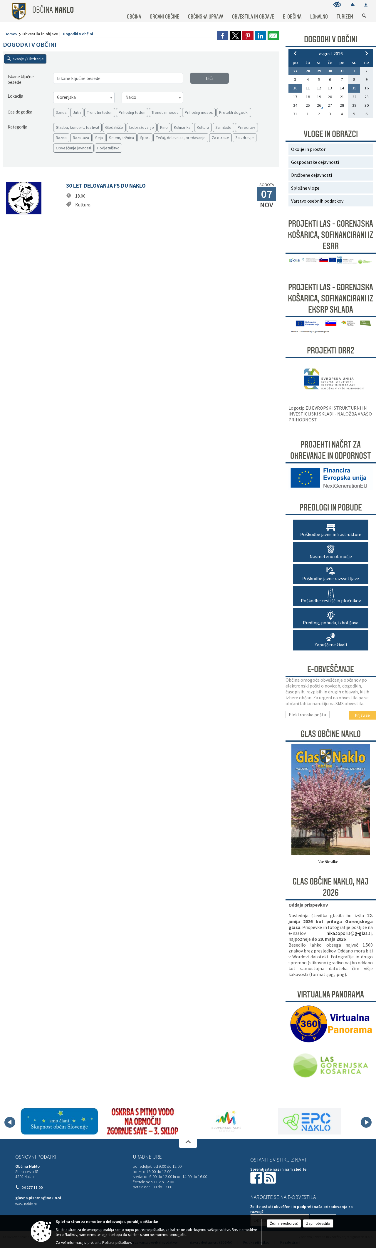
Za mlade (223, 127)
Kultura (203, 127)
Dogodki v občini (78, 33)
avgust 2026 (331, 53)
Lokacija (15, 96)
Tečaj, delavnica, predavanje (181, 137)
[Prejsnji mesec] (295, 53)
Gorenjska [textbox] (66, 97)
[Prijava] (366, 5)
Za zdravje (244, 137)
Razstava (81, 137)
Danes (61, 112)
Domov (10, 33)
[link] (223, 35)
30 (330, 71)
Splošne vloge (305, 188)
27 (295, 71)
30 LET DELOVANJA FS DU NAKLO (106, 185)
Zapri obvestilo (318, 1223)
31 (342, 71)
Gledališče (114, 127)
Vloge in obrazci (331, 134)
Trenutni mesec (165, 112)
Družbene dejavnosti (311, 175)
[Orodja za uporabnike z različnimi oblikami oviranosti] (337, 4)
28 (308, 71)
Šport (145, 137)
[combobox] (84, 97)
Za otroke (220, 137)
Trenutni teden (100, 112)
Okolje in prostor (308, 149)
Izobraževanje (141, 127)
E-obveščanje (330, 669)
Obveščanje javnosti (73, 148)
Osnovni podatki (35, 1157)
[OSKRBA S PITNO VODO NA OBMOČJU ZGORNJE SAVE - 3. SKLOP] (142, 1121)
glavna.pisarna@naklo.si (38, 1197)
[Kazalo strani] (353, 4)
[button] (9, 1122)
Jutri (77, 112)
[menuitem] (133, 11)
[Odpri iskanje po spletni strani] (364, 16)
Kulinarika (182, 127)
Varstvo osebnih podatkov (317, 201)
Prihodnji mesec (199, 112)
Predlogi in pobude (331, 507)
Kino (164, 127)
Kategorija (17, 127)
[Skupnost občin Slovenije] (59, 1121)
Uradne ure (147, 1157)
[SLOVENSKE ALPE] (226, 1121)
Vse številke (328, 861)
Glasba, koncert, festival (77, 127)
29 (319, 71)
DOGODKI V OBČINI (330, 39)
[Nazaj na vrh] (188, 1143)
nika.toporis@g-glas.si (349, 933)
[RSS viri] (270, 1177)
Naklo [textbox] (130, 97)
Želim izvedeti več (284, 1223)
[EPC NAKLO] (309, 1121)
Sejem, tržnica (121, 137)
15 (354, 88)
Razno (61, 137)
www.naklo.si (26, 1204)
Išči (209, 78)
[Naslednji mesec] (366, 53)
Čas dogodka (20, 112)
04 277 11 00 (32, 1187)
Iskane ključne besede (21, 79)
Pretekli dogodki (234, 112)
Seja (99, 137)
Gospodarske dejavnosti (315, 162)
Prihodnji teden (132, 112)
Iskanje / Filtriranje (27, 58)
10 (295, 88)
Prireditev (246, 127)
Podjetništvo (108, 148)
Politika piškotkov (116, 1242)
